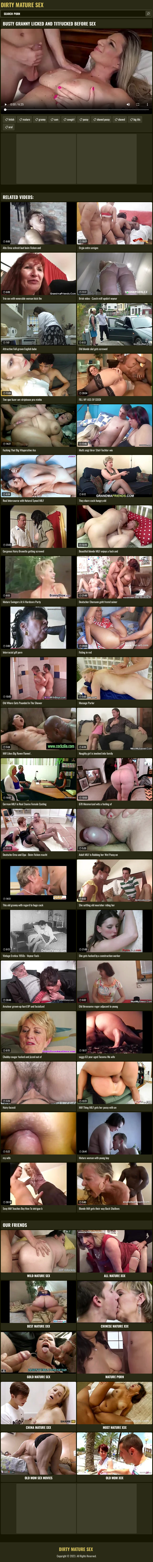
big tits (136, 119)
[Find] (148, 13)
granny (42, 119)
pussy (85, 119)
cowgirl (70, 119)
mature (26, 119)
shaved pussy (103, 119)
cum (56, 119)
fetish (11, 119)
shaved (121, 119)
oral (11, 127)
